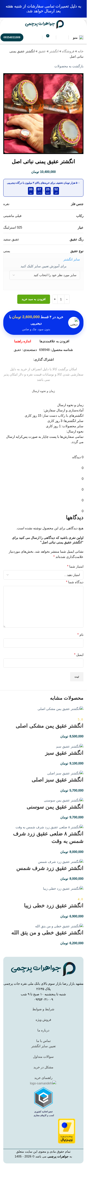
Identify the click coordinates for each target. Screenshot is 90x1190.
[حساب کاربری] (62, 37)
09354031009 (11, 37)
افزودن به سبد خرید (34, 299)
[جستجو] (36, 37)
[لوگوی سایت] (44, 24)
